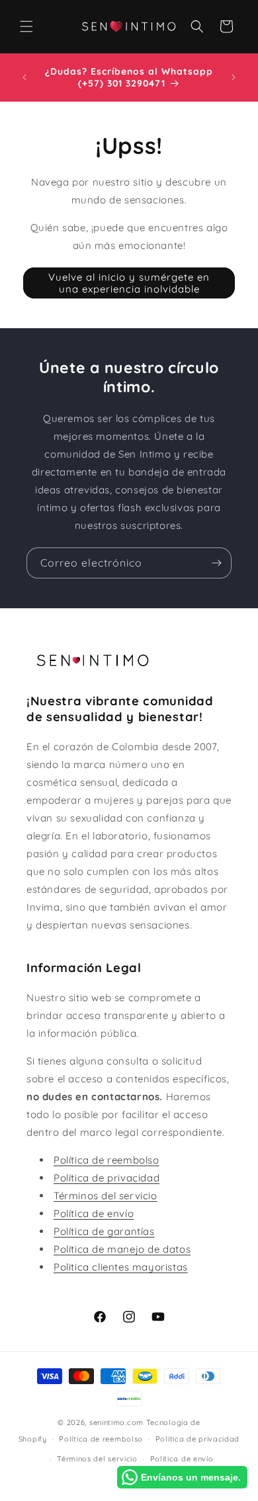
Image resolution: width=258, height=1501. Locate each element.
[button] (26, 26)
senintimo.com (116, 1422)
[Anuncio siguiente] (233, 77)
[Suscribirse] (216, 562)
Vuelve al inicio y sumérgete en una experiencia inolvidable (129, 283)
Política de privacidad (106, 1177)
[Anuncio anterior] (24, 77)
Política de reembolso (106, 1160)
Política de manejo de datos (122, 1249)
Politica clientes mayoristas (121, 1267)
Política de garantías (104, 1231)
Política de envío (94, 1213)
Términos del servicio (105, 1195)
